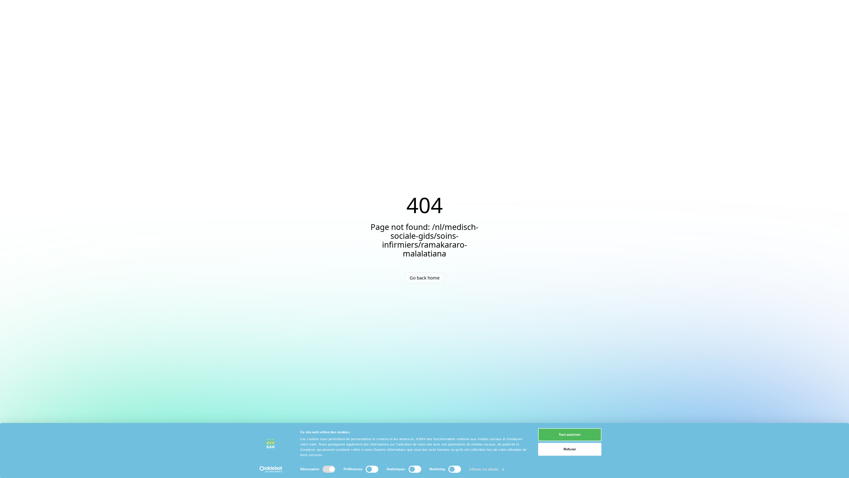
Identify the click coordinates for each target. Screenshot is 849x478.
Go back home (425, 278)
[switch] (372, 469)
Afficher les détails (483, 469)
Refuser (570, 449)
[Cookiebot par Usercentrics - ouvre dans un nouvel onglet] (271, 469)
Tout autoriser (570, 434)
